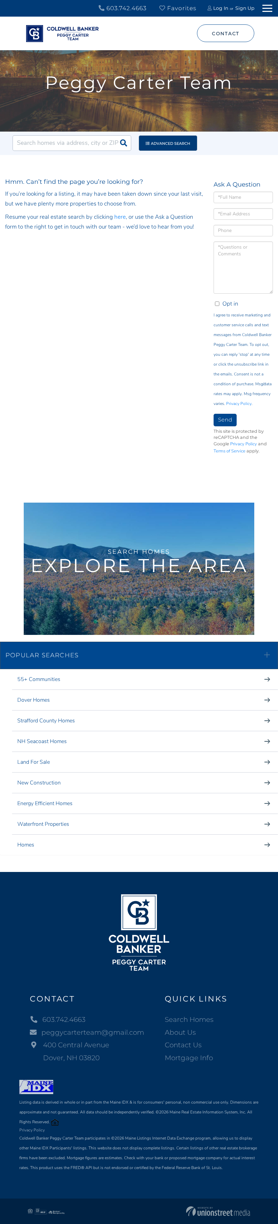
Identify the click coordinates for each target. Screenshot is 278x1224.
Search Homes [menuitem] (189, 1019)
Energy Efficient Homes (45, 803)
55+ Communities (38, 679)
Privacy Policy (239, 403)
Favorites (180, 8)
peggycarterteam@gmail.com (92, 1032)
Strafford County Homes (46, 720)
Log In (220, 8)
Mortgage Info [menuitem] (189, 1058)
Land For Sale (33, 762)
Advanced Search (170, 143)
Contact (225, 34)
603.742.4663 (125, 8)
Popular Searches (42, 655)
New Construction (39, 782)
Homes (25, 845)
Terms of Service (229, 451)
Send (225, 419)
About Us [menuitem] (180, 1032)
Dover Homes (33, 700)
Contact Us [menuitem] (183, 1045)
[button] (123, 143)
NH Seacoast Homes (42, 741)
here (120, 217)
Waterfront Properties (43, 824)
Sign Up (244, 8)
